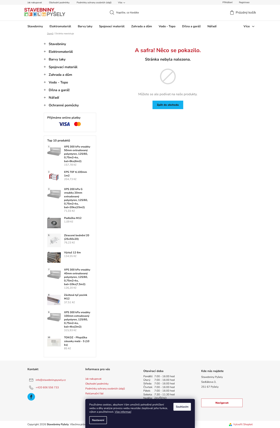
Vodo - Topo (58, 82)
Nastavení (98, 420)
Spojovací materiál (63, 67)
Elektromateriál (61, 51)
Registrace (244, 2)
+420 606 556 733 (47, 387)
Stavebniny (57, 44)
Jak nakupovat (34, 2)
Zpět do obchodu (168, 105)
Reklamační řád (94, 393)
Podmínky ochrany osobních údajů (94, 2)
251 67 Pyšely (210, 387)
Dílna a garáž (59, 90)
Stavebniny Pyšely (212, 377)
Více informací (123, 412)
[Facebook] (31, 397)
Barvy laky (57, 59)
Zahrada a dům (60, 74)
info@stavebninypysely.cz (51, 380)
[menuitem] (35, 26)
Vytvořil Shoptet (243, 424)
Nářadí (54, 97)
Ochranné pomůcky (64, 105)
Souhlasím (182, 407)
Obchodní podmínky (59, 2)
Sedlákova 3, (208, 382)
